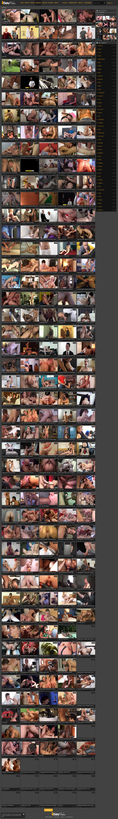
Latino (107, 139)
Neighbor (107, 153)
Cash (107, 89)
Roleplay (107, 163)
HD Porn (80, 2)
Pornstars (50, 2)
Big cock (107, 76)
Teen (107, 186)
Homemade (107, 133)
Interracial (107, 136)
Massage (107, 143)
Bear (107, 72)
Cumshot (107, 96)
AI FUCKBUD (87, 2)
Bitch (107, 82)
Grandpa (107, 123)
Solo (107, 176)
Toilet (107, 193)
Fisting (107, 112)
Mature (107, 146)
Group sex (107, 126)
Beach (107, 69)
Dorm (107, 106)
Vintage (107, 200)
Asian (107, 56)
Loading (47, 810)
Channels (44, 2)
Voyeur (107, 206)
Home (22, 2)
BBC (107, 62)
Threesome (107, 190)
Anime (107, 49)
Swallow (107, 183)
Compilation (107, 92)
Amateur (107, 45)
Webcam (107, 210)
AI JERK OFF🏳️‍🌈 (73, 2)
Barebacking (107, 59)
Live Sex (65, 2)
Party (107, 156)
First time (107, 109)
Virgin (107, 203)
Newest (32, 2)
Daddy (107, 102)
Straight (107, 179)
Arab (107, 52)
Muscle (107, 149)
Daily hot (27, 2)
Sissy (107, 173)
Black (107, 86)
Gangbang (107, 119)
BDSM (107, 66)
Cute (107, 99)
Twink (107, 196)
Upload (56, 2)
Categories (38, 2)
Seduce (107, 169)
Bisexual (107, 79)
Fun (107, 116)
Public (107, 159)
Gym (107, 129)
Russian (107, 166)
